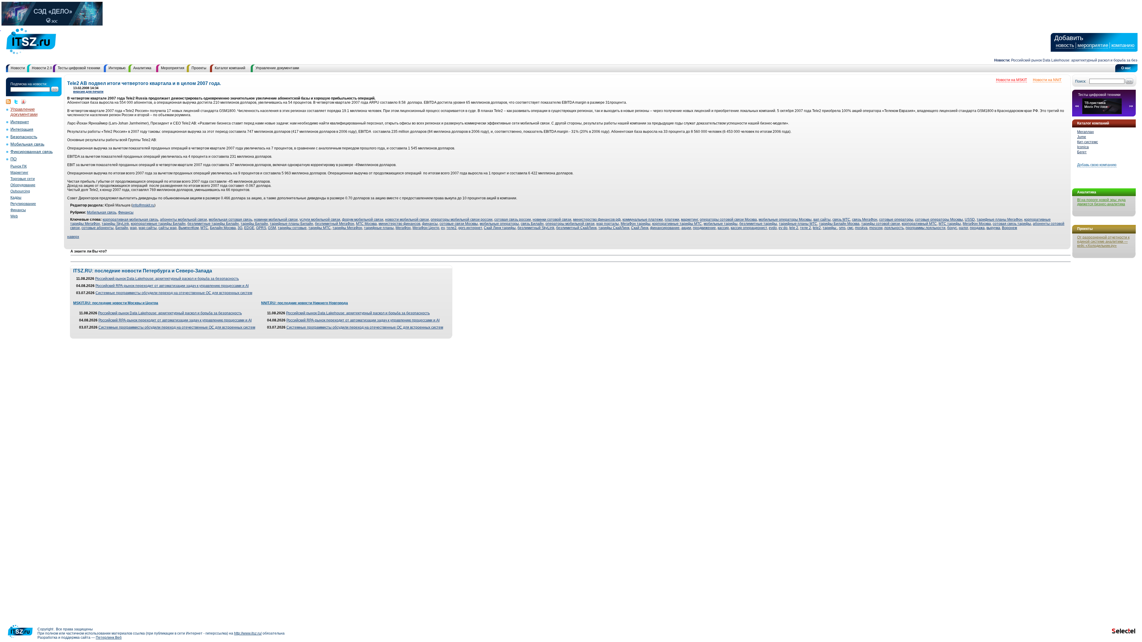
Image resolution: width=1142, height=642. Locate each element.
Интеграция (21, 129)
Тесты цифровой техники (79, 68)
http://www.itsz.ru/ (248, 633)
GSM (272, 228)
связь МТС (841, 219)
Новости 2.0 (42, 68)
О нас (1126, 68)
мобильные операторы (499, 224)
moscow (875, 228)
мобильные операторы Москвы (785, 219)
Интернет (19, 122)
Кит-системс (1087, 142)
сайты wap (168, 228)
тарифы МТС (319, 228)
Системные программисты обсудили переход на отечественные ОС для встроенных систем (173, 293)
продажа (977, 228)
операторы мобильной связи (569, 224)
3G (240, 228)
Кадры (15, 197)
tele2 (817, 228)
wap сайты (148, 228)
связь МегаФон (864, 219)
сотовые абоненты (97, 228)
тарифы (830, 228)
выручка (993, 228)
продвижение (704, 228)
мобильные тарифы (721, 224)
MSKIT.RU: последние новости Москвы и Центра (115, 303)
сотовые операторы (896, 219)
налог (963, 228)
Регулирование (23, 204)
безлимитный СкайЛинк (576, 228)
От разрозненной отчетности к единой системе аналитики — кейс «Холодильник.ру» (1103, 241)
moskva (861, 228)
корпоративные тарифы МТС (677, 224)
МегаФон (403, 228)
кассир (723, 228)
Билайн (121, 228)
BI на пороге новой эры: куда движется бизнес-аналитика (1101, 202)
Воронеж (1009, 228)
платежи (672, 219)
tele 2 (793, 228)
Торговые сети (22, 179)
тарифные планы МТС (798, 224)
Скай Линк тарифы (500, 228)
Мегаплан (1085, 132)
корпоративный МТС (919, 224)
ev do (783, 228)
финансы (430, 224)
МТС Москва (366, 224)
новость (1065, 45)
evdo (773, 228)
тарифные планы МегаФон (999, 219)
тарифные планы (379, 228)
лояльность (894, 228)
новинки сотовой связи (552, 219)
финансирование (665, 228)
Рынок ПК (18, 166)
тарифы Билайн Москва (839, 224)
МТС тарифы (950, 224)
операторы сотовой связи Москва (728, 219)
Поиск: (1080, 81)
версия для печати (88, 91)
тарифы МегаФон (347, 228)
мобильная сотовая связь (230, 219)
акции (686, 228)
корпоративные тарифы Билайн (158, 224)
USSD (970, 219)
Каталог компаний (230, 68)
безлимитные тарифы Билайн (213, 224)
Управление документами (277, 68)
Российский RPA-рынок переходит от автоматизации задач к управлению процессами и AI (172, 286)
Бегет (1082, 152)
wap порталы (607, 224)
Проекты (199, 68)
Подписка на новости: (28, 84)
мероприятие (1092, 45)
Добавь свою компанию (1096, 165)
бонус (952, 228)
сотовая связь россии (512, 219)
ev (443, 228)
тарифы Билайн (254, 224)
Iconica (1083, 147)
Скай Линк (639, 228)
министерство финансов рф (597, 219)
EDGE (249, 228)
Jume (1081, 137)
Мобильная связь (27, 144)
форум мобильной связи (362, 219)
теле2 (451, 228)
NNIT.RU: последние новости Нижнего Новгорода (304, 303)
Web (14, 216)
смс (850, 228)
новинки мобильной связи (276, 219)
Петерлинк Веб (109, 637)
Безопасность (23, 137)
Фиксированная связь (31, 151)
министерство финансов (399, 224)
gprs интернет (470, 228)
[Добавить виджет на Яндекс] (23, 101)
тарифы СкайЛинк (613, 228)
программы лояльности (925, 228)
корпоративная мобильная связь (130, 219)
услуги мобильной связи (319, 219)
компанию (1123, 45)
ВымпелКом (188, 228)
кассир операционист (749, 228)
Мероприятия (172, 68)
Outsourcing (20, 191)
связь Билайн (532, 224)
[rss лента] (10, 101)
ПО (13, 159)
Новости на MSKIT (1011, 80)
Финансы (18, 210)
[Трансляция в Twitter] (17, 101)
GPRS (261, 228)
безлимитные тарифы (758, 224)
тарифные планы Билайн (291, 224)
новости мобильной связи (407, 219)
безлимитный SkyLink (535, 228)
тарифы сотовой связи (880, 224)
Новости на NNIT (1047, 80)
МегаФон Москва (977, 224)
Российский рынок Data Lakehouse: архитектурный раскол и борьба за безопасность (1067, 60)
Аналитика (142, 68)
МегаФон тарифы (635, 224)
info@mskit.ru (143, 205)
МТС (204, 228)
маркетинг (689, 219)
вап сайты (822, 219)
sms (842, 228)
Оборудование (22, 185)
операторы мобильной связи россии (461, 219)
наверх (73, 237)
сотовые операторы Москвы (939, 219)
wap (133, 228)
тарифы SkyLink (115, 224)
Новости (18, 68)
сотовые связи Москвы (459, 224)
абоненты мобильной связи (183, 219)
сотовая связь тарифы (1012, 224)
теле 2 (805, 228)
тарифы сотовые (292, 228)
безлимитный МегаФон (334, 224)
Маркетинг (19, 173)
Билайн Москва (223, 228)
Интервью (117, 68)
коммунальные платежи (642, 219)
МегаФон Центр (425, 228)
